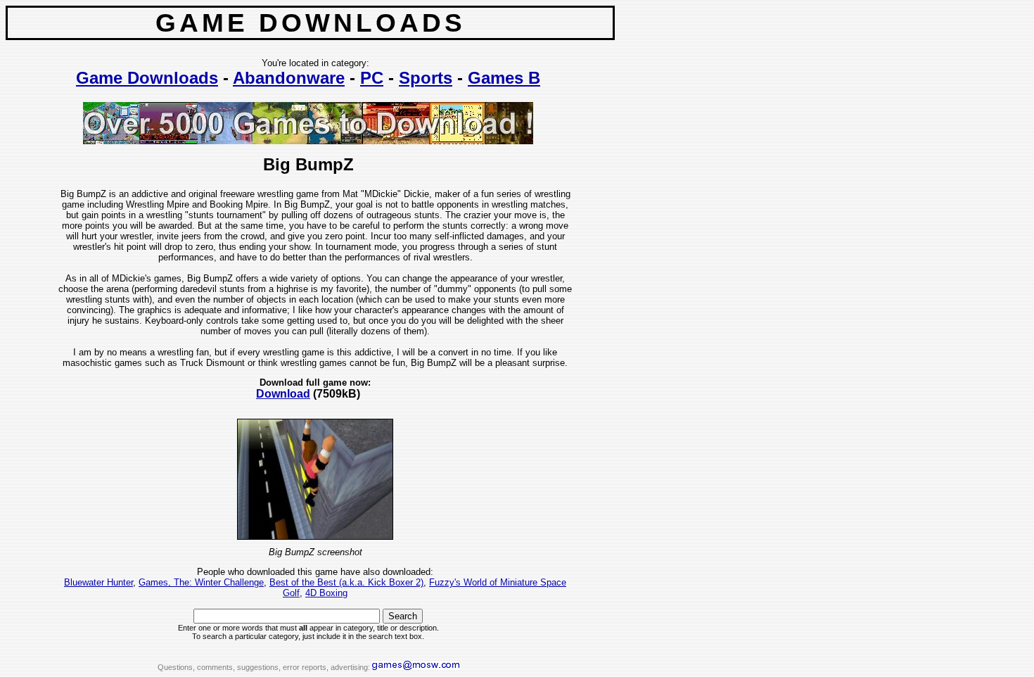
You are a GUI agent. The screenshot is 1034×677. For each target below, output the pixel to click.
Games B (504, 77)
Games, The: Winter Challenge (201, 582)
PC (371, 77)
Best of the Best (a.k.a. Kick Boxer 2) (346, 582)
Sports (425, 77)
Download (283, 394)
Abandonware (289, 77)
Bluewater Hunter (98, 582)
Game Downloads (147, 77)
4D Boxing (326, 593)
